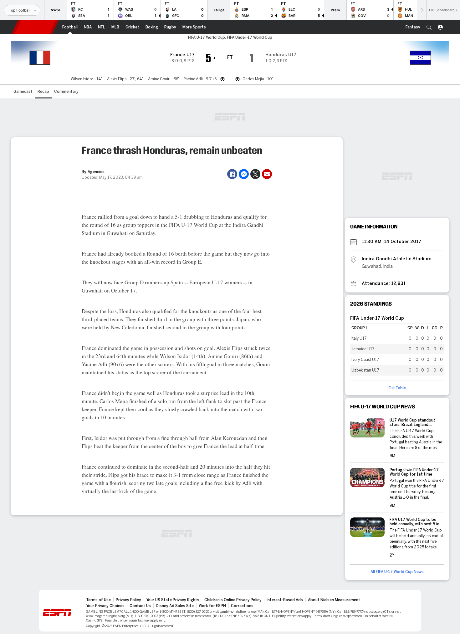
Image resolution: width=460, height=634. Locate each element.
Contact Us (140, 606)
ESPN (35, 27)
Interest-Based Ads (285, 600)
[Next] (421, 10)
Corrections (242, 606)
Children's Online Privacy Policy (233, 600)
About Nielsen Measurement (334, 600)
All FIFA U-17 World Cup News (397, 572)
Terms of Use (98, 600)
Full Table (397, 388)
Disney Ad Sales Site (175, 606)
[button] (429, 27)
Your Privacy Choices (105, 606)
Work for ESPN (212, 606)
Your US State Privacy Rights (172, 600)
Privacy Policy (128, 600)
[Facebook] (232, 174)
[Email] (267, 174)
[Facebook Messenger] (244, 174)
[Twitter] (255, 174)
